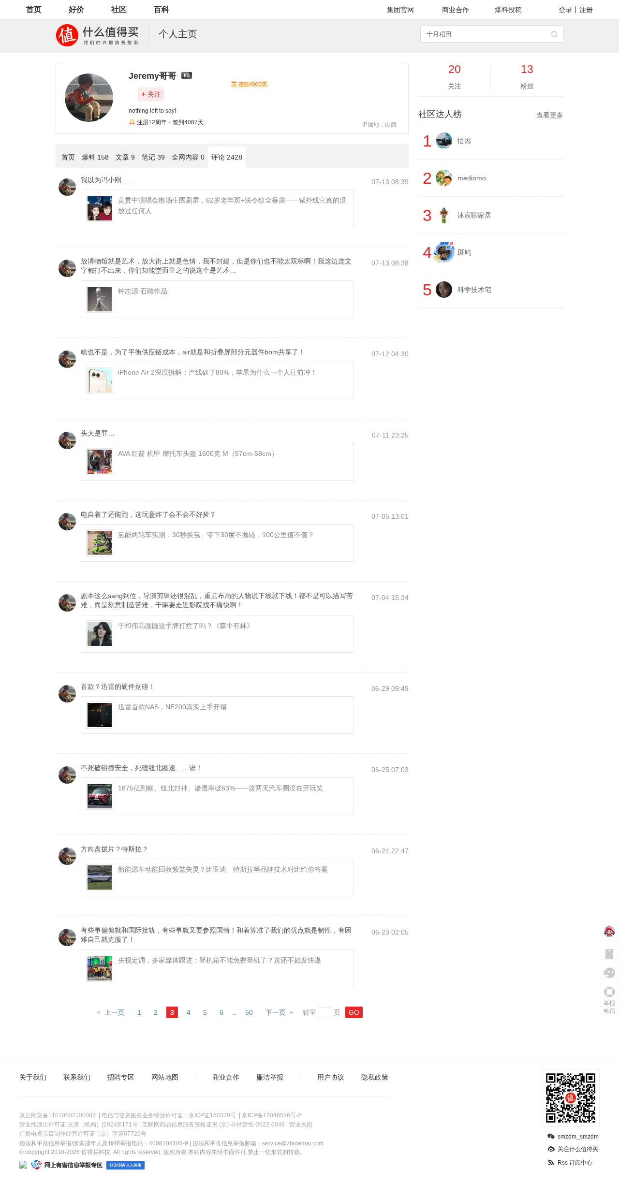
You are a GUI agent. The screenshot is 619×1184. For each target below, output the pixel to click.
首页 (34, 9)
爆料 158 (95, 157)
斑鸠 (464, 252)
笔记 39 (153, 157)
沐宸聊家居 (474, 215)
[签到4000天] (249, 84)
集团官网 (400, 10)
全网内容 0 (188, 157)
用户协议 (330, 1077)
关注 (151, 94)
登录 (565, 10)
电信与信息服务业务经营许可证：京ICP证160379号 (169, 1115)
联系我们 (76, 1077)
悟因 (464, 141)
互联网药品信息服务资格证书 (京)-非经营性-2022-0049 (213, 1124)
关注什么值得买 (578, 1149)
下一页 (275, 1012)
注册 (586, 10)
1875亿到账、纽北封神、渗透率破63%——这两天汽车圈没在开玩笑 (220, 788)
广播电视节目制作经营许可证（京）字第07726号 (83, 1133)
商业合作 (455, 10)
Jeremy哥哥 (153, 76)
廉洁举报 (269, 1077)
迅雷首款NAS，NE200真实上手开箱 (172, 707)
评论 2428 (226, 157)
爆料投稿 (508, 10)
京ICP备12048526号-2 (271, 1115)
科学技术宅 (474, 289)
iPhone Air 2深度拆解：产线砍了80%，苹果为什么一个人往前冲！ (217, 372)
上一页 (114, 1012)
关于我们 (32, 1077)
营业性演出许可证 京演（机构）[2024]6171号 (78, 1124)
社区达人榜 (490, 114)
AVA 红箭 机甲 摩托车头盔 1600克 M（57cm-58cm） (198, 453)
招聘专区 (120, 1077)
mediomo (471, 178)
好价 (76, 9)
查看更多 (549, 115)
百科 (161, 9)
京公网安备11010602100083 (57, 1115)
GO (354, 1012)
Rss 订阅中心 (575, 1162)
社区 (119, 9)
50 (249, 1012)
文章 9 (125, 157)
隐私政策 (374, 1077)
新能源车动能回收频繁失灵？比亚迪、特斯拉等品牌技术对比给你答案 (223, 869)
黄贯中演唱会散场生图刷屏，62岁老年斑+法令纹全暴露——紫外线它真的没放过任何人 (232, 205)
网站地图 (164, 1077)
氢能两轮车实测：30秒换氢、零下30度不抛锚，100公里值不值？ (216, 535)
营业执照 (300, 1124)
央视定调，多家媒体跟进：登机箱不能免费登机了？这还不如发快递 (219, 960)
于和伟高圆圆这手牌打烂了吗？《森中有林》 (185, 625)
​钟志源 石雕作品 (142, 291)
